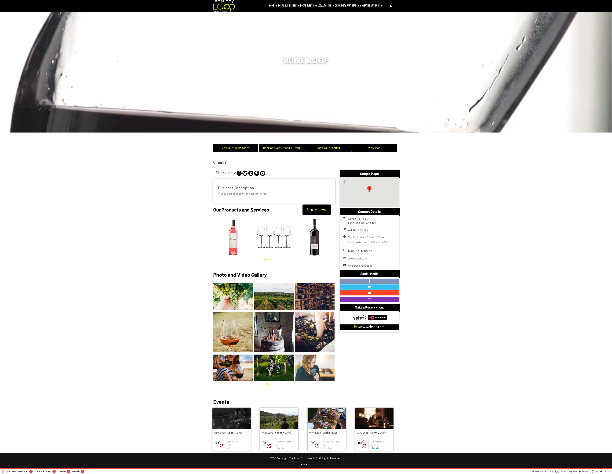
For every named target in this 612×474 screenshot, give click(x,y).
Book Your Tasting (328, 148)
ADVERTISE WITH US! (369, 5)
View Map (374, 148)
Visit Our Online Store (235, 148)
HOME (271, 5)
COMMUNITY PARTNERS (345, 5)
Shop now (316, 209)
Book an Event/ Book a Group (282, 148)
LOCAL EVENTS (307, 5)
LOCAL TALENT (324, 5)
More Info (232, 448)
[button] (607, 74)
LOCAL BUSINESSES (287, 5)
